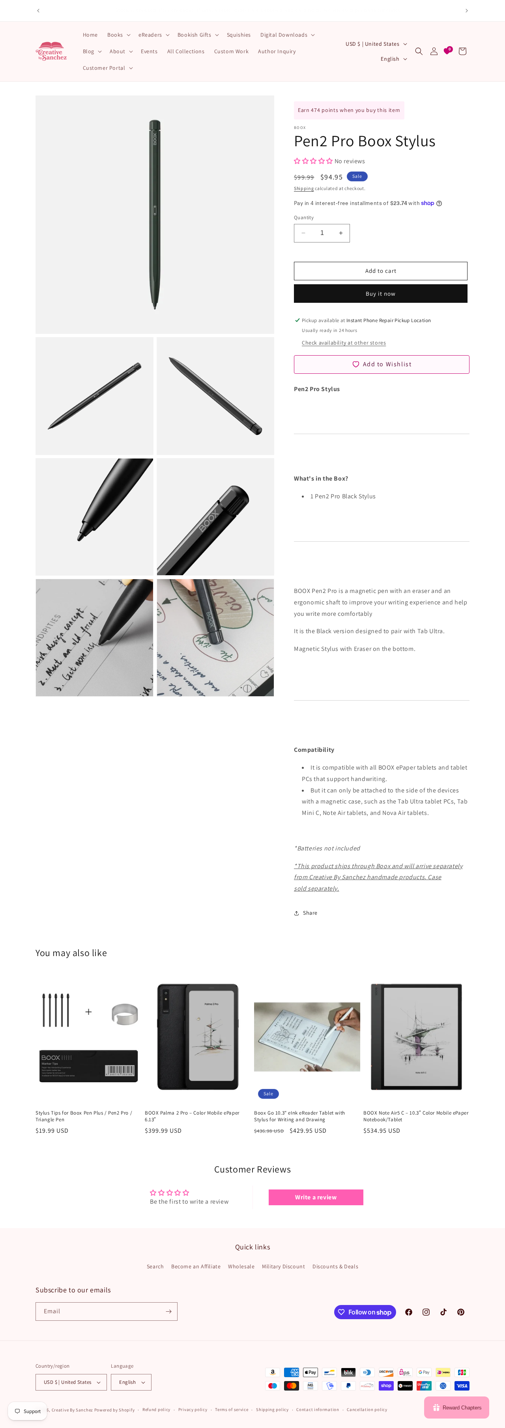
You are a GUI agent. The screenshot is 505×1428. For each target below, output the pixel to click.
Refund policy (156, 1409)
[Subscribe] (168, 1311)
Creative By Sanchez (72, 1410)
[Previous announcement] (38, 10)
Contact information (317, 1409)
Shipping (304, 188)
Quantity (304, 217)
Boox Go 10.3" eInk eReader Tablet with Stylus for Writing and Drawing (299, 1116)
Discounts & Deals (335, 1266)
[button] (118, 34)
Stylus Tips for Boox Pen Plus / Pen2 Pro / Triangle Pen (84, 1116)
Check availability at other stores (344, 342)
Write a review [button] (316, 1197)
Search (155, 1266)
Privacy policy (193, 1409)
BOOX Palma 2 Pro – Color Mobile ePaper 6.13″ (192, 1116)
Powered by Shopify (114, 1410)
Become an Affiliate (196, 1266)
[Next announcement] (466, 10)
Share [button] (310, 912)
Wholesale (241, 1266)
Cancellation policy (367, 1409)
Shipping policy (272, 1409)
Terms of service (231, 1409)
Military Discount (283, 1266)
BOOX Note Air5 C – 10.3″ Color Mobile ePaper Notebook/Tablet (415, 1116)
